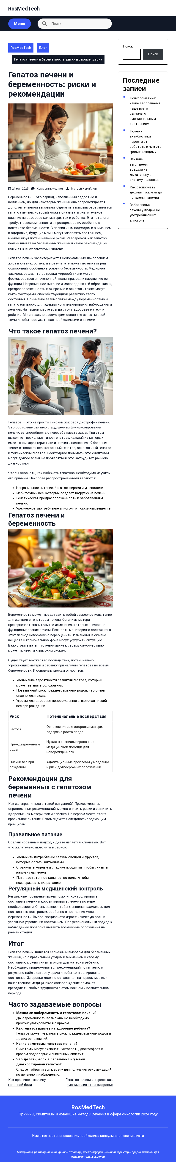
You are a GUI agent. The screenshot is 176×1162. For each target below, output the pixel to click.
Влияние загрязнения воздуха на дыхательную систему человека (144, 169)
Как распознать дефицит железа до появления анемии (146, 192)
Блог (43, 48)
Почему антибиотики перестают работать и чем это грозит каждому (146, 141)
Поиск (128, 46)
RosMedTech (24, 9)
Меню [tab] (19, 23)
